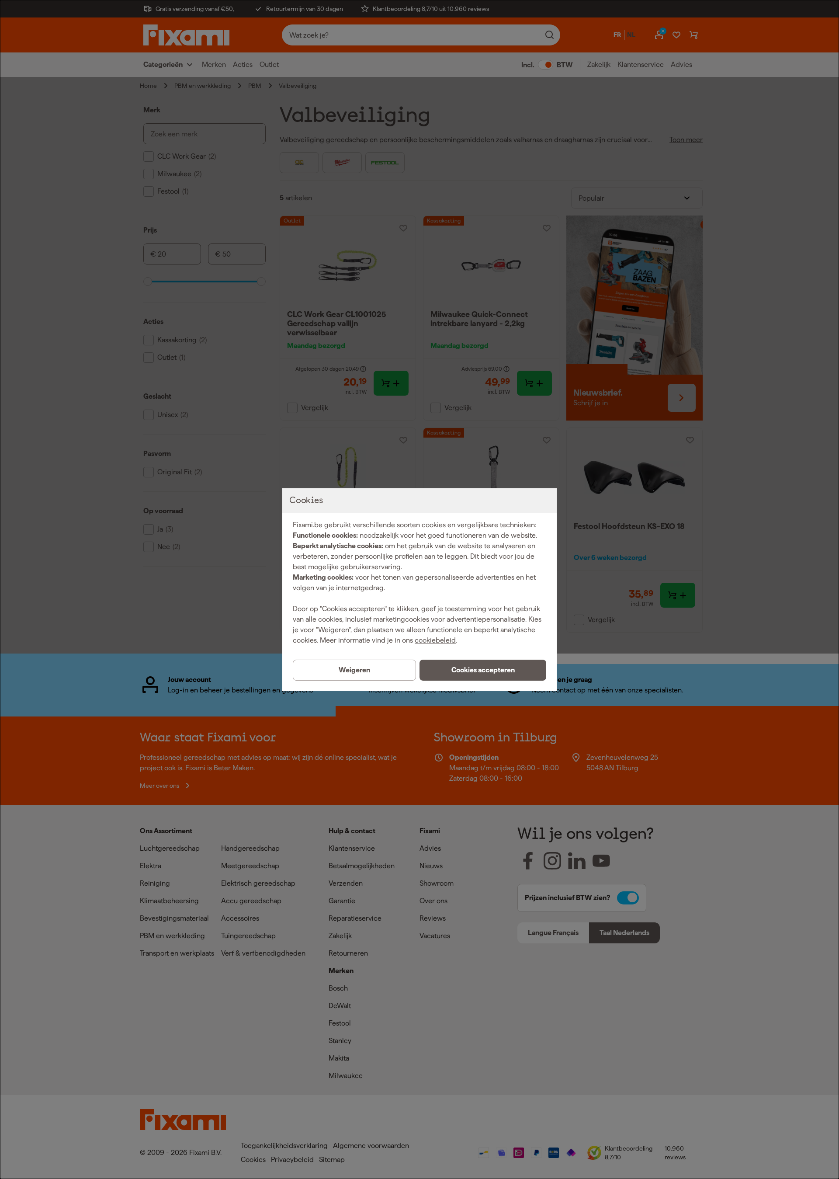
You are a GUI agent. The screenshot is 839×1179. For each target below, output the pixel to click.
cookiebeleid (435, 640)
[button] (483, 670)
